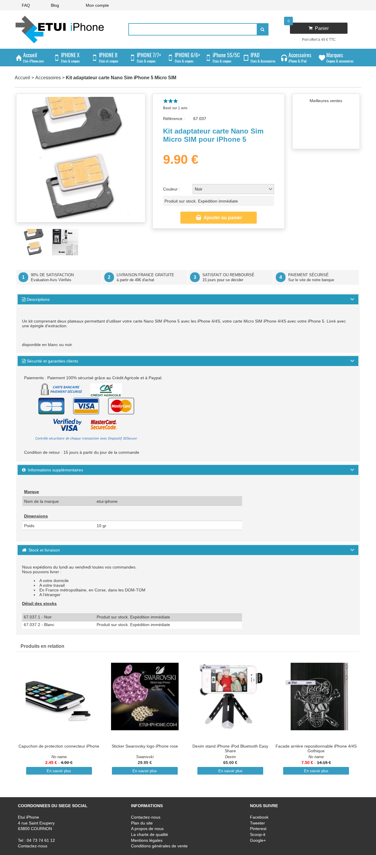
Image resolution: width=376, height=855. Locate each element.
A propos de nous (147, 829)
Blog (55, 5)
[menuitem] (26, 5)
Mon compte (97, 5)
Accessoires (48, 77)
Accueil (22, 77)
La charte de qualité (149, 834)
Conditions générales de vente (159, 846)
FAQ (26, 5)
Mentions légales (146, 840)
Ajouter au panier (219, 217)
